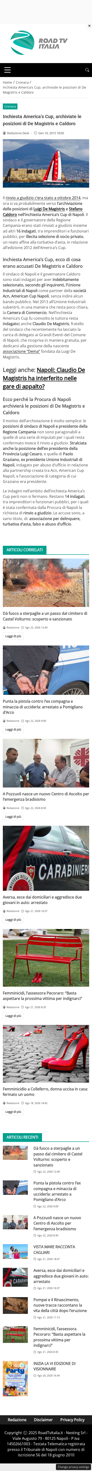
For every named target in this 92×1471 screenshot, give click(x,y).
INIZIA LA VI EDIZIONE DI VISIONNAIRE (54, 1366)
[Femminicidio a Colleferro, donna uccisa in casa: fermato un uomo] (46, 1054)
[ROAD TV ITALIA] (38, 43)
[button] (87, 70)
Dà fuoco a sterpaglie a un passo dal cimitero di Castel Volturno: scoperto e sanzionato (45, 616)
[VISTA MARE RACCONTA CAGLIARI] (15, 1251)
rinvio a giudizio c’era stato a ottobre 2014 (43, 197)
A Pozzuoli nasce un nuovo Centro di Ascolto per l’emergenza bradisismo (57, 1223)
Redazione (17, 1419)
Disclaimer (43, 1419)
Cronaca (10, 106)
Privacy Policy (72, 1419)
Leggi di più (13, 636)
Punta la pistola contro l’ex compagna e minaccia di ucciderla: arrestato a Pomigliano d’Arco (43, 707)
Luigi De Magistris (49, 208)
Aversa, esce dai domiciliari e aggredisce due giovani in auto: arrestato (42, 900)
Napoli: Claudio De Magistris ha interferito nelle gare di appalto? (44, 378)
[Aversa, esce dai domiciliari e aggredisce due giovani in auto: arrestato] (46, 858)
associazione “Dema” (21, 351)
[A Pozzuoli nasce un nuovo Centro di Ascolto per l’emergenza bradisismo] (46, 763)
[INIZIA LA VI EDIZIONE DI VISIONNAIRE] (15, 1378)
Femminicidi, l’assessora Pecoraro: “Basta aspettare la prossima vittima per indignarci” (42, 995)
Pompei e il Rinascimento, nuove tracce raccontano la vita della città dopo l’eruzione (60, 1305)
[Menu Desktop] (7, 70)
